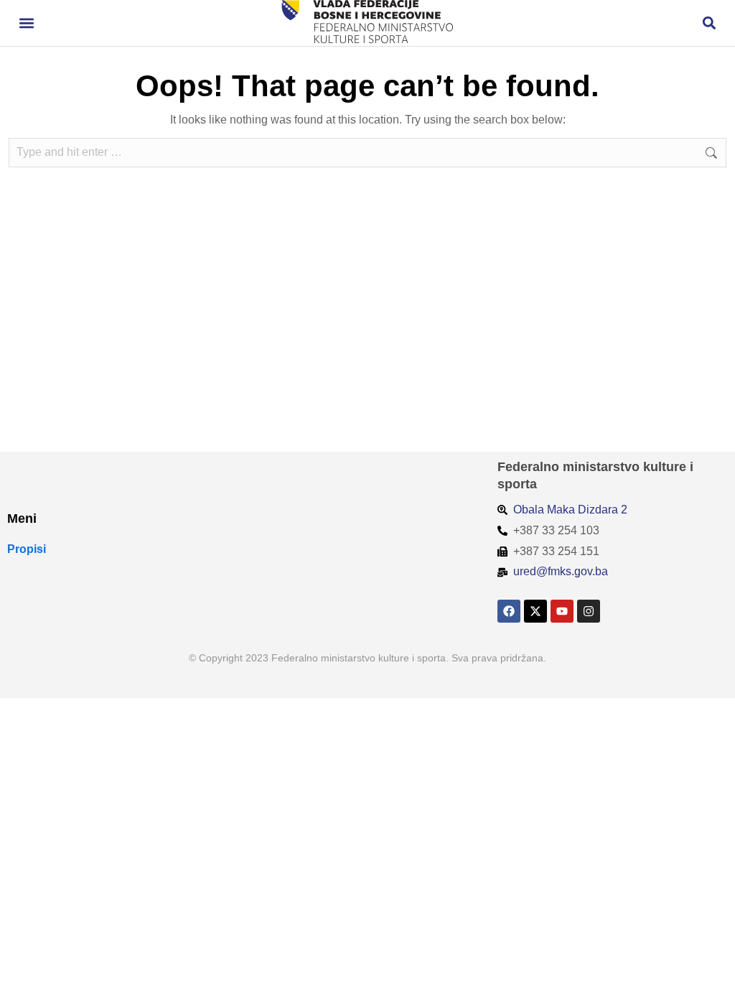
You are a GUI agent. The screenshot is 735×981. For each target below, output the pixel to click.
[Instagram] (588, 611)
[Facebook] (508, 611)
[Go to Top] (714, 960)
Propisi (26, 549)
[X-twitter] (535, 611)
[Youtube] (562, 611)
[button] (26, 23)
